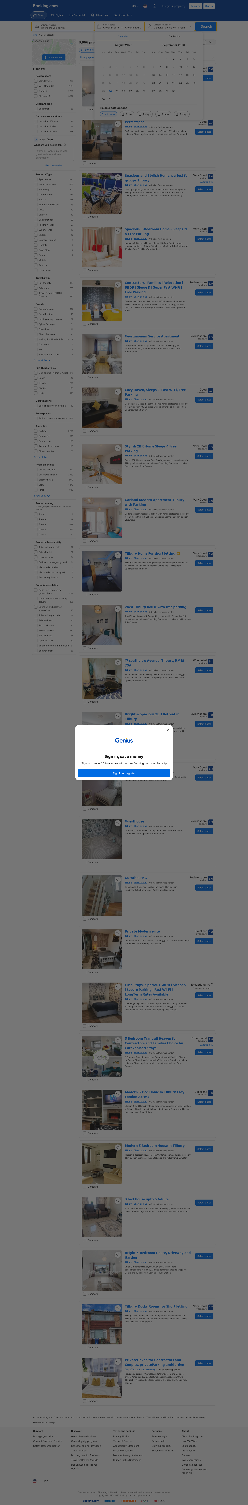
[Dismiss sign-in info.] (168, 730)
